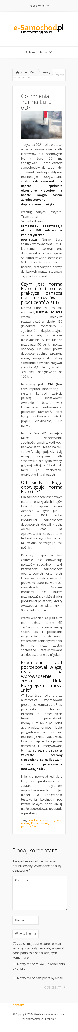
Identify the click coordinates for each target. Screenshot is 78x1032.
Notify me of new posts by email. (40, 978)
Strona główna (28, 72)
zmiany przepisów (35, 824)
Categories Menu (36, 52)
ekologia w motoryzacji (45, 820)
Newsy (46, 72)
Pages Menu (37, 5)
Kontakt (18, 1005)
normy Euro (29, 823)
